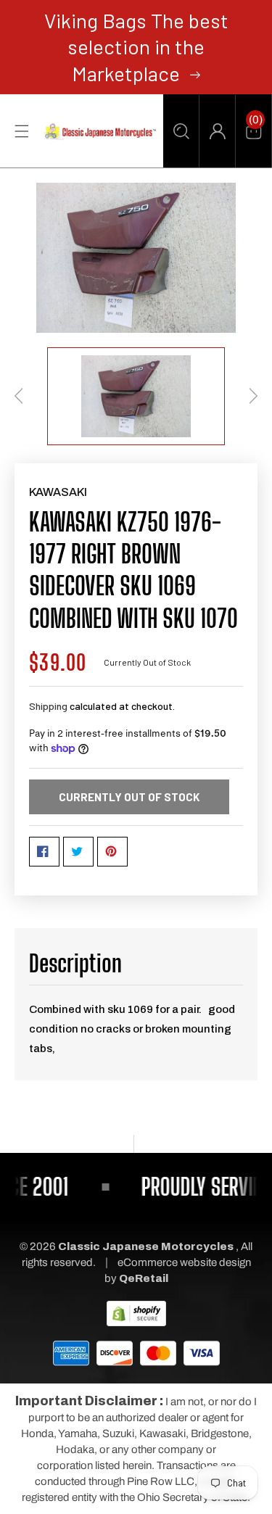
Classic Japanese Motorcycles (146, 1246)
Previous (19, 396)
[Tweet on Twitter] (78, 851)
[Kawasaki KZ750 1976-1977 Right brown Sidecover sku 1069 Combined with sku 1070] (136, 258)
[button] (181, 131)
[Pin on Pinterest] (112, 851)
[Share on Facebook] (44, 851)
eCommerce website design (184, 1262)
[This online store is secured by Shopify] (136, 1313)
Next (253, 396)
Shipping (48, 706)
